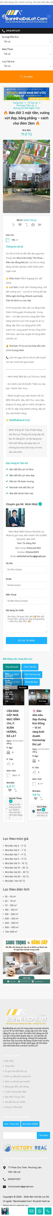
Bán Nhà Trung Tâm (15, 1097)
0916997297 (14, 1179)
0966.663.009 (34, 548)
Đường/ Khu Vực (10, 37)
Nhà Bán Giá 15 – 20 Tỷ (16, 867)
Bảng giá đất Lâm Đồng (17, 1087)
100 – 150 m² (11, 909)
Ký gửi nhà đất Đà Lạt (16, 1071)
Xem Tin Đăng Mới (26, 543)
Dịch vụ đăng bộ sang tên (18, 1076)
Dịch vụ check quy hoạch (17, 1081)
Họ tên (9, 563)
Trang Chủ (18, 103)
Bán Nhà (9, 1061)
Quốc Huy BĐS (42, 808)
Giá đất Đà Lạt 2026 (15, 1102)
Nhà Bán (30, 1124)
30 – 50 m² (10, 896)
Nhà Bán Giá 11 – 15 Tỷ (16, 863)
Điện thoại (11, 594)
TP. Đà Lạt (32, 103)
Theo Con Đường (32, 674)
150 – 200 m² (11, 914)
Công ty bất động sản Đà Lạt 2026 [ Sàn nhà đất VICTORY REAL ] (16, 811)
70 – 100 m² (11, 905)
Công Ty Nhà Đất (13, 1107)
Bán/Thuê (7, 49)
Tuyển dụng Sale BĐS (15, 1092)
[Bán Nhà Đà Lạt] (26, 24)
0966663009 (32, 552)
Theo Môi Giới (31, 682)
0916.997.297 (13, 31)
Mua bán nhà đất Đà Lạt (21, 487)
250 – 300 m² (12, 923)
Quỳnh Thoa (15, 798)
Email (8, 579)
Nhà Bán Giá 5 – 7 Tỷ (15, 850)
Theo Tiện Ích (30, 667)
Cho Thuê (11, 1124)
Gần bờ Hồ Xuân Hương (21, 481)
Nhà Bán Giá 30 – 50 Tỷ (17, 876)
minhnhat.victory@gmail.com (31, 556)
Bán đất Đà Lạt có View (21, 469)
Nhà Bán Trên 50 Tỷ (15, 881)
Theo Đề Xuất (11, 667)
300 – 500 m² (12, 927)
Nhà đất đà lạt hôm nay (21, 493)
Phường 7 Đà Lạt (25, 105)
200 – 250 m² (12, 918)
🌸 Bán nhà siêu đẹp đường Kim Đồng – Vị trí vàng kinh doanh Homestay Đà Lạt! (39, 727)
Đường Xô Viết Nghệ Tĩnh (26, 108)
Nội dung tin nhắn (15, 610)
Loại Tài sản (8, 61)
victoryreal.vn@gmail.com (20, 1186)
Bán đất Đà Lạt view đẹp (21, 475)
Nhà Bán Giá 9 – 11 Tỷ (15, 859)
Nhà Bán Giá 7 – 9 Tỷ (15, 854)
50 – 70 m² (10, 901)
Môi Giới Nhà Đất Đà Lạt (42, 814)
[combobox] (26, 42)
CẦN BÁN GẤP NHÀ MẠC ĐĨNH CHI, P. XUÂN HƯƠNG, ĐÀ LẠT (13, 723)
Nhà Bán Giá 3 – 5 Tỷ (15, 845)
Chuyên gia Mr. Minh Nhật (22, 504)
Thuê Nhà (10, 1066)
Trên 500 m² (11, 931)
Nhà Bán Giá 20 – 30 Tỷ (17, 872)
